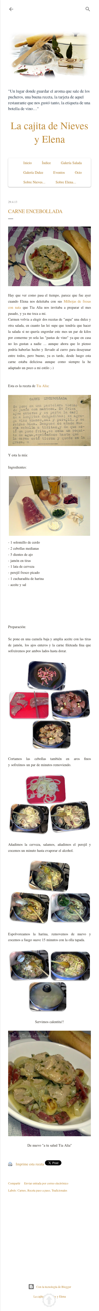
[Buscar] (88, 8)
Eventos (59, 172)
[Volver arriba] (49, 1300)
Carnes (22, 1190)
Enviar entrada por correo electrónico (46, 1183)
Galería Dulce (33, 172)
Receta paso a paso (38, 1190)
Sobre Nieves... (34, 182)
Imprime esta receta (30, 1164)
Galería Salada (71, 162)
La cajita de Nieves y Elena (49, 131)
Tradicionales (59, 1190)
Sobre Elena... (66, 182)
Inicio (27, 162)
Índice (46, 162)
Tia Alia (42, 385)
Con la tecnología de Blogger (53, 1287)
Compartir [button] (14, 1183)
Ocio (78, 172)
